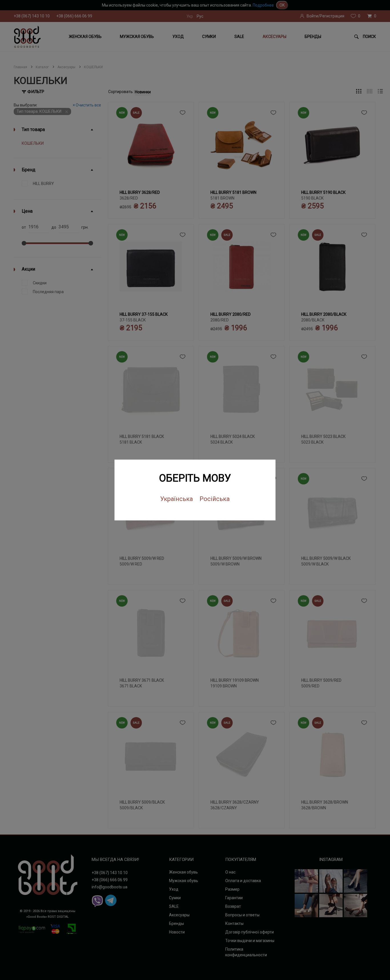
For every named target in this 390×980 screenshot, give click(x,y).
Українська (176, 498)
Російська (215, 498)
